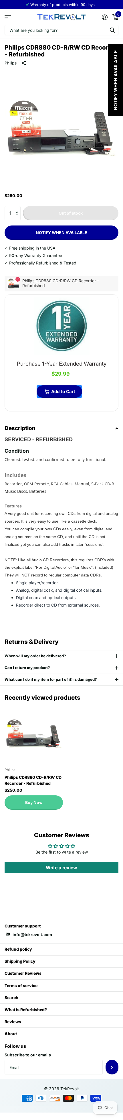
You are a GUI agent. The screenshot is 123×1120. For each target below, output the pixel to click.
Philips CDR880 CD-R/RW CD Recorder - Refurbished (33, 780)
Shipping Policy (20, 961)
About (11, 1033)
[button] (18, 208)
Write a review (61, 867)
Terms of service (21, 985)
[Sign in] (105, 17)
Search (11, 997)
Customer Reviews (23, 973)
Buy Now (34, 802)
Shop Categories (8, 17)
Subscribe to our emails (28, 1054)
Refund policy (18, 949)
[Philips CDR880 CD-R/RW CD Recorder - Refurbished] (34, 734)
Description (20, 428)
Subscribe (112, 1067)
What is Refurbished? (26, 1009)
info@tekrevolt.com (32, 934)
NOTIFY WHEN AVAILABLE (61, 232)
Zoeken (112, 30)
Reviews (13, 1021)
